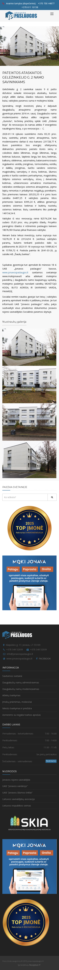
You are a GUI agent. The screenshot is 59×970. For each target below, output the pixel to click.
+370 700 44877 (46, 3)
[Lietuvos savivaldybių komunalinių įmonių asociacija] (29, 824)
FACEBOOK (45, 658)
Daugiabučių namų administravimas (20, 682)
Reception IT (34, 965)
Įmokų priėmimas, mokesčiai (17, 701)
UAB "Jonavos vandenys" (15, 786)
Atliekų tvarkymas (11, 695)
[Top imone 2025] (26, 922)
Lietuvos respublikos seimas (16, 805)
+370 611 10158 (30, 7)
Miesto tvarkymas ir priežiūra (17, 708)
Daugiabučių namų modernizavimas (20, 689)
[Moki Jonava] (29, 582)
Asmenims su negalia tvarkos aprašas (21, 714)
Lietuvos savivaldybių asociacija (18, 799)
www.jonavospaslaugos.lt (15, 272)
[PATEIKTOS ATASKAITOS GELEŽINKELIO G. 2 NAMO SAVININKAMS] (29, 346)
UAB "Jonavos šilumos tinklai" (17, 792)
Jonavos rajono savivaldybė (16, 779)
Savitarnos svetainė (12, 675)
